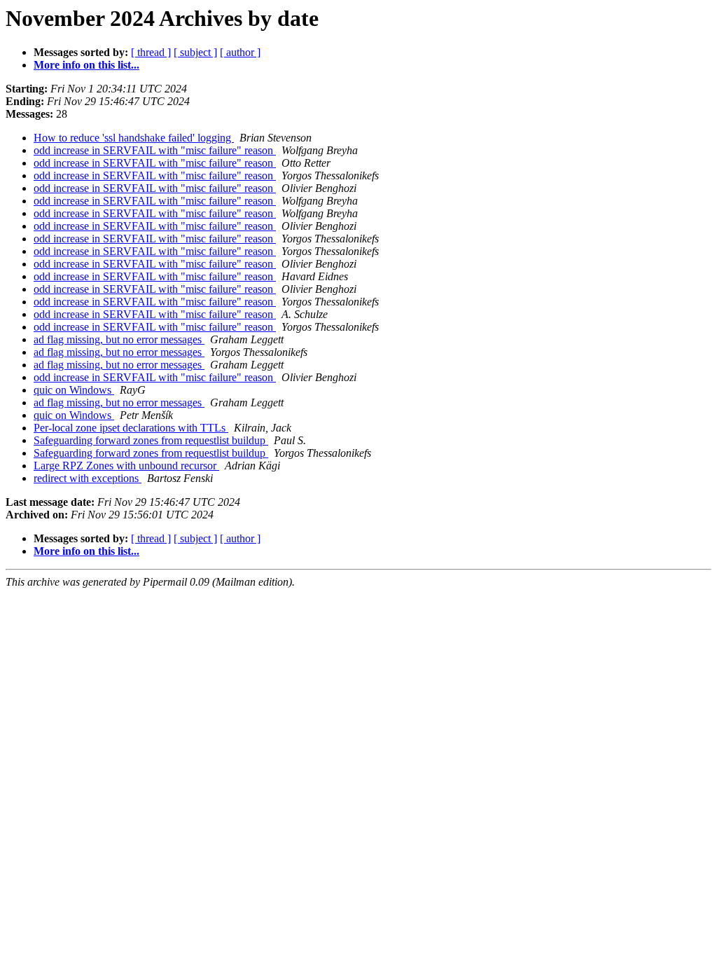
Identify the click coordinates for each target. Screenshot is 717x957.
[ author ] (240, 52)
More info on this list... (86, 65)
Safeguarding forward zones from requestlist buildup (151, 440)
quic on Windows (74, 390)
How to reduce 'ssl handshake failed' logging (134, 138)
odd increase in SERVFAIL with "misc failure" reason (155, 150)
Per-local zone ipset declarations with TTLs (131, 428)
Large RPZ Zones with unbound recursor (126, 465)
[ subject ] (195, 52)
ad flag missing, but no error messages (119, 339)
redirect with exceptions (87, 478)
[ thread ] (151, 52)
